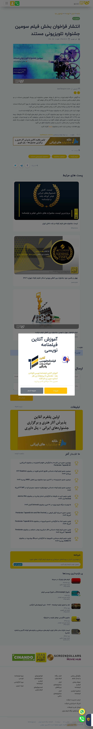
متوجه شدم (32, 390)
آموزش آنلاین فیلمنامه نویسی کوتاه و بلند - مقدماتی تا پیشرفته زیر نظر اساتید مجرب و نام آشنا (43, 376)
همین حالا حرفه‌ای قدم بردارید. (46, 381)
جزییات (55, 390)
